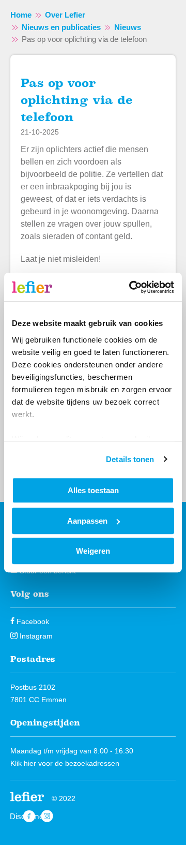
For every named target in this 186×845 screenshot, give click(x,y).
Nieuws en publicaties (61, 27)
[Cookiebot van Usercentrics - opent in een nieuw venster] (131, 287)
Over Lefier (65, 14)
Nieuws (127, 27)
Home (21, 14)
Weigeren (93, 550)
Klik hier (23, 763)
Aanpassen (87, 520)
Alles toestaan (93, 490)
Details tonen (130, 459)
